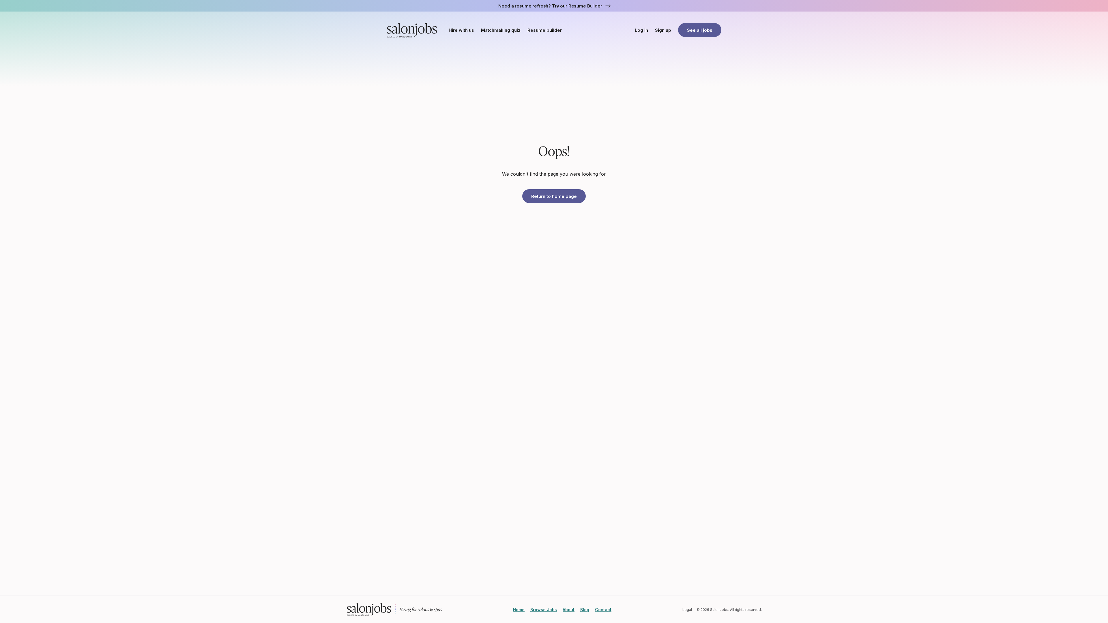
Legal (687, 609)
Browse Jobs (543, 609)
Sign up (663, 30)
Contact (603, 609)
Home (519, 609)
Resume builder (544, 30)
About (568, 609)
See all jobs (699, 30)
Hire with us (461, 30)
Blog (584, 609)
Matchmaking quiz (501, 30)
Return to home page (554, 196)
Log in (641, 30)
